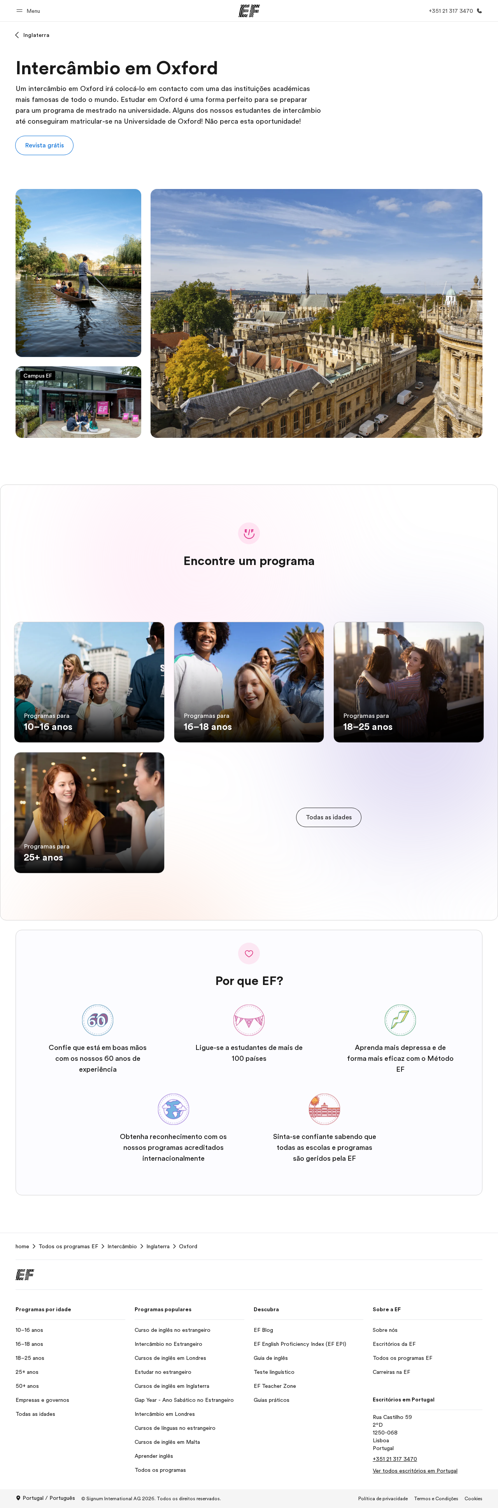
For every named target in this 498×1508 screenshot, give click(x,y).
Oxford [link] (188, 1246)
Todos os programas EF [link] (68, 1246)
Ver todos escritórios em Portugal (415, 1471)
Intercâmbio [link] (122, 1246)
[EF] (249, 11)
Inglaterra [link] (158, 1246)
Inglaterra (36, 35)
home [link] (22, 1246)
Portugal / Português (49, 1498)
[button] (29, 10)
